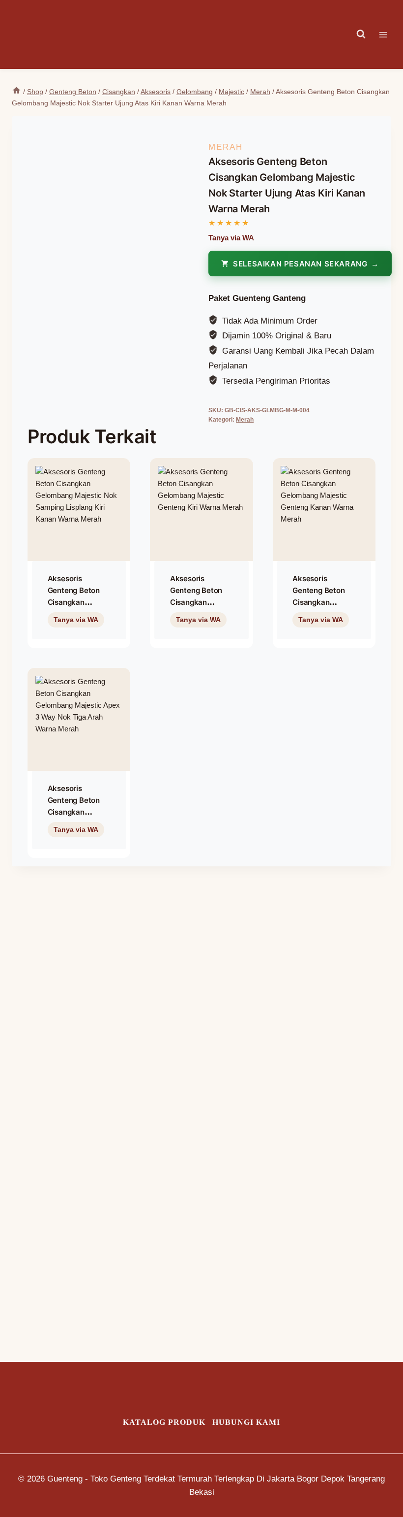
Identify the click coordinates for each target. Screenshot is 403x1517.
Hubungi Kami (246, 1422)
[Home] (16, 92)
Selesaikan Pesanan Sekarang (300, 263)
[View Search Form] (361, 34)
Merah (225, 147)
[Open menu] (388, 34)
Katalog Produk (164, 1422)
